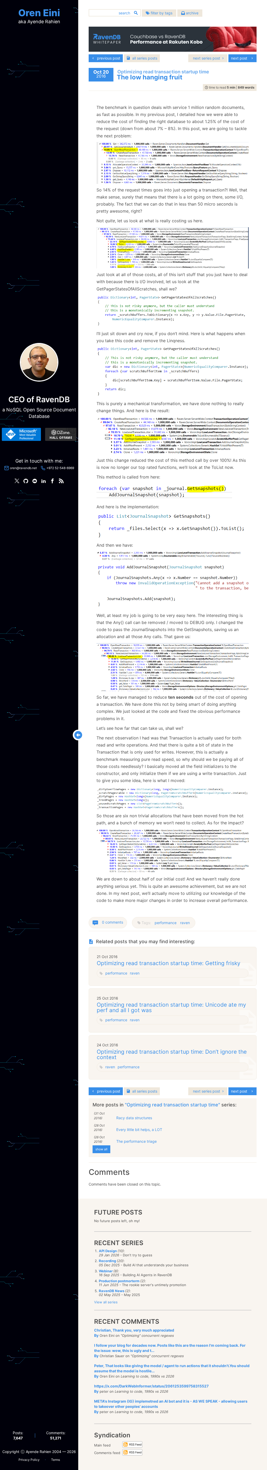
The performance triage (136, 1141)
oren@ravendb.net (23, 468)
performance (166, 922)
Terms (55, 1460)
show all (101, 1149)
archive (191, 13)
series (144, 58)
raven (185, 922)
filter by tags (161, 13)
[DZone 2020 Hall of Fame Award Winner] (60, 434)
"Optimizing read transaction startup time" (173, 1104)
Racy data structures (134, 1118)
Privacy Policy (29, 1460)
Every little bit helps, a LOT (139, 1129)
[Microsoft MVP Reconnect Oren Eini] (21, 434)
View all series (106, 1302)
